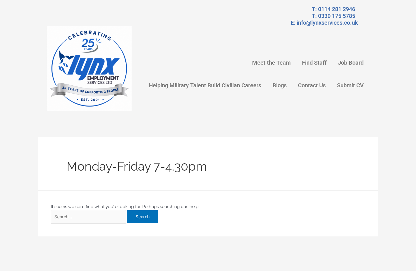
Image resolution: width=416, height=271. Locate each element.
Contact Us (312, 85)
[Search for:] (88, 217)
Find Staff (314, 62)
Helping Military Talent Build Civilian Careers (205, 85)
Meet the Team (271, 62)
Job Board (351, 62)
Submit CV (350, 85)
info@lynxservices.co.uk (327, 22)
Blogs (280, 85)
